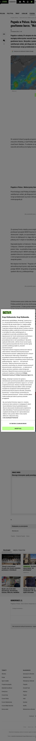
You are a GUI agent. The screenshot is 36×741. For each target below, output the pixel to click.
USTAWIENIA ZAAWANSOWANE (17, 423)
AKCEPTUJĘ (18, 428)
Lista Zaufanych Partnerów (10, 417)
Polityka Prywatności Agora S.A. (24, 375)
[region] (18, 370)
